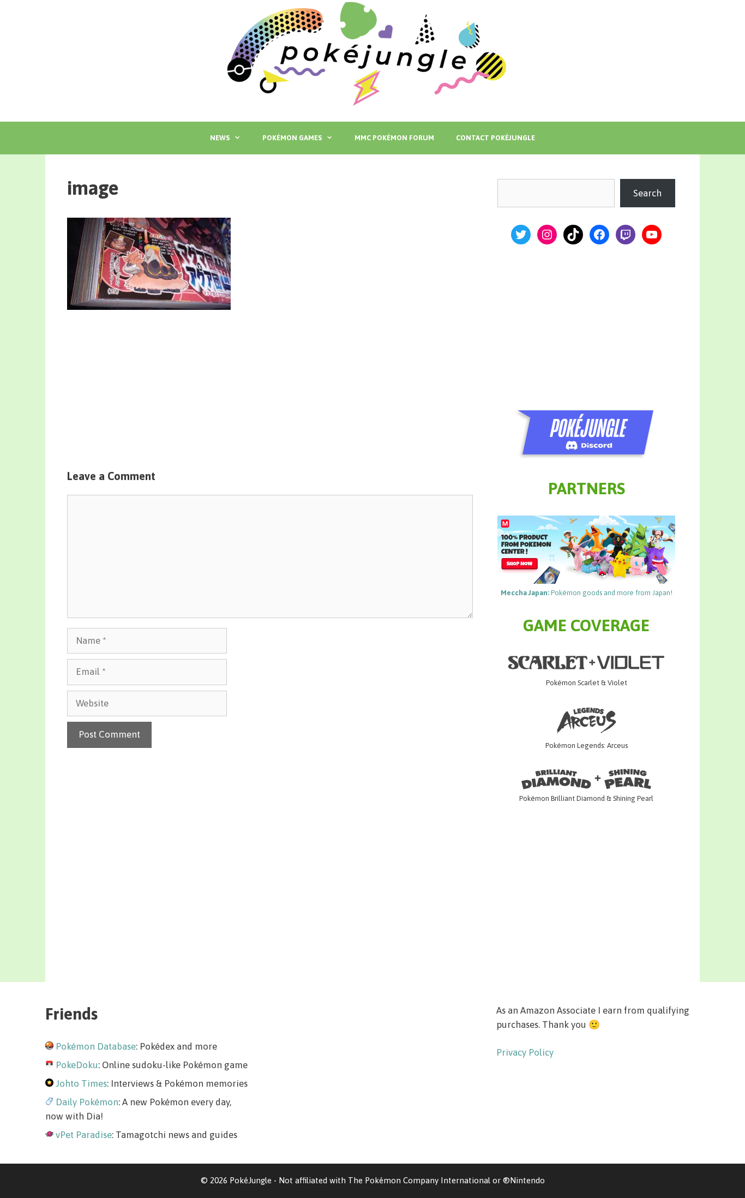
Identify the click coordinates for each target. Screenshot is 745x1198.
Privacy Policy (525, 1052)
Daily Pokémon (87, 1102)
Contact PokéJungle (495, 138)
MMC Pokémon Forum (394, 138)
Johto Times (81, 1083)
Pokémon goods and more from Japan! (586, 593)
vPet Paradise (84, 1134)
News (220, 138)
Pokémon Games (292, 138)
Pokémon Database (96, 1046)
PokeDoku (77, 1064)
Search (647, 193)
